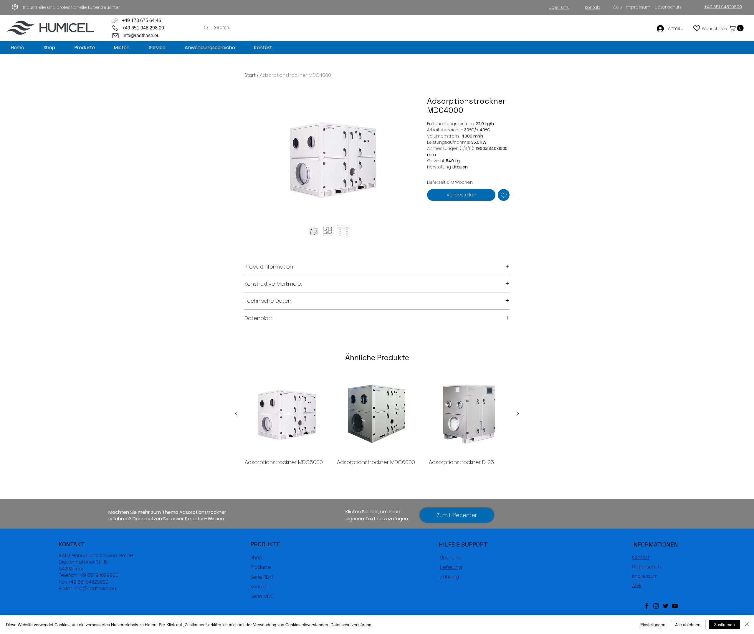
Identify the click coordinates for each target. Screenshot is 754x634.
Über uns (450, 557)
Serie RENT (261, 577)
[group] (377, 423)
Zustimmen (724, 625)
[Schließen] (746, 624)
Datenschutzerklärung (350, 625)
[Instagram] (656, 606)
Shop (256, 557)
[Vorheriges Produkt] (236, 413)
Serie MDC (262, 596)
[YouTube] (675, 606)
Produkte (260, 567)
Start (250, 75)
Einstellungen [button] (652, 625)
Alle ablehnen (687, 625)
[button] (737, 28)
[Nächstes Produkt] (517, 413)
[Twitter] (665, 606)
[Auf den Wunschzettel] (504, 195)
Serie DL (259, 586)
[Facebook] (646, 606)
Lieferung (451, 567)
